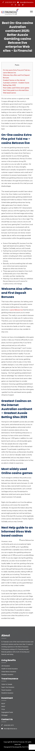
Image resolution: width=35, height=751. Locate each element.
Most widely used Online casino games (16, 88)
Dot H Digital (26, 747)
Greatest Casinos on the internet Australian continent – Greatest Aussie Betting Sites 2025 (16, 82)
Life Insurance (5, 666)
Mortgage (4, 715)
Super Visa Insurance (7, 687)
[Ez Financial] (10, 12)
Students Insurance (7, 693)
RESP (3, 704)
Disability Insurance (7, 674)
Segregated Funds (7, 712)
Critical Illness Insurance (8, 672)
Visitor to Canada (6, 684)
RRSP (3, 707)
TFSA (3, 709)
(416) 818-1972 (10, 2)
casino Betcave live (16, 310)
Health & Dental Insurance (9, 669)
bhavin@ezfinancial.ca (26, 2)
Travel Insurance (6, 690)
